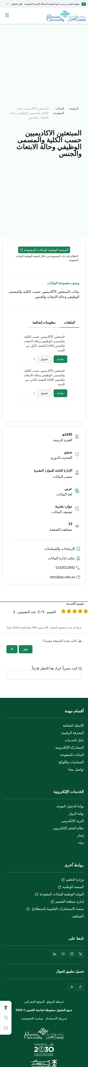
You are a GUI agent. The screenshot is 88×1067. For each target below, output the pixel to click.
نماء (81, 843)
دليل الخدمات (74, 740)
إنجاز (80, 835)
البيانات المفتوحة (58, 111)
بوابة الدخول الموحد (70, 806)
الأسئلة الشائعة (73, 725)
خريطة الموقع (55, 1001)
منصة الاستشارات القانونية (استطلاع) (57, 909)
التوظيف (78, 916)
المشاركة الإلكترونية (69, 747)
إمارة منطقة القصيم (69, 901)
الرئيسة (73, 108)
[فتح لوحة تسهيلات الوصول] (6, 1007)
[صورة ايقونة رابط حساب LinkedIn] (54, 953)
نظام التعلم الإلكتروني (68, 828)
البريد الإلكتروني (72, 821)
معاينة (60, 359)
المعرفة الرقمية (72, 733)
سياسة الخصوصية (32, 1018)
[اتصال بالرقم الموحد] (6, 1018)
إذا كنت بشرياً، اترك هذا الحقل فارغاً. (56, 668)
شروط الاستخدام (56, 1018)
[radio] (85, 612)
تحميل (44, 359)
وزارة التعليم (75, 879)
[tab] (69, 323)
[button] (44, 250)
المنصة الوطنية (73, 887)
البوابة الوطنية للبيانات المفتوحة (62, 894)
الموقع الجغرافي (34, 1001)
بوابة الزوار (76, 813)
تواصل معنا (76, 769)
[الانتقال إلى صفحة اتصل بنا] (6, 1028)
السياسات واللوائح (71, 762)
